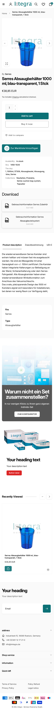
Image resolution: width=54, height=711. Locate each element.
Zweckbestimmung (34, 245)
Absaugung (39, 171)
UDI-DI (50, 245)
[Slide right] (49, 43)
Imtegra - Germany (23, 707)
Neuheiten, (21, 178)
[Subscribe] (47, 609)
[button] (3, 4)
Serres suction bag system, (29, 181)
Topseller (21, 184)
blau (8, 174)
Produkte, (30, 178)
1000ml (10, 171)
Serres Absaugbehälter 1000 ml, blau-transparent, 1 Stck (22, 556)
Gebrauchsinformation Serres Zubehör (30, 204)
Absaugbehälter (13, 325)
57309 (17, 171)
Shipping (15, 97)
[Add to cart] (8, 568)
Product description (12, 245)
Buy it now (27, 124)
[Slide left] (4, 43)
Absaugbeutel (27, 171)
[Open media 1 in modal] (27, 43)
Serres (6, 74)
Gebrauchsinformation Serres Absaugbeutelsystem (30, 219)
